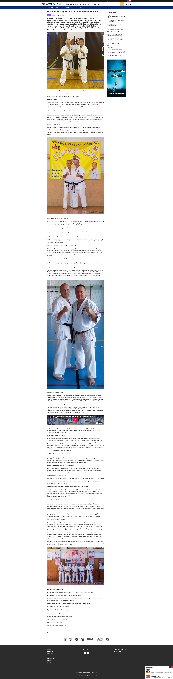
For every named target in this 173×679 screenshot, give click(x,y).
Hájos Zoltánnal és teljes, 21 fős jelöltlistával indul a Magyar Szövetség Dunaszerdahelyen (116, 16)
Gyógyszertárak (77, 7)
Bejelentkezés (111, 1)
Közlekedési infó (51, 656)
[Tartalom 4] (75, 566)
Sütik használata (93, 672)
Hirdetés (49, 660)
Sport (49, 15)
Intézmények (50, 653)
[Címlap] (51, 4)
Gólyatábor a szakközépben (114, 31)
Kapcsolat (49, 662)
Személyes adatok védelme (82, 672)
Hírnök (43, 1)
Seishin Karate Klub (55, 630)
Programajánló (50, 7)
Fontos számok (50, 658)
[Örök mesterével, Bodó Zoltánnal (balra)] (75, 175)
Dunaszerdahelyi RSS (130, 4)
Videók (57, 7)
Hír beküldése (69, 7)
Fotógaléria (62, 7)
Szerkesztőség (50, 651)
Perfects (49, 649)
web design (90, 675)
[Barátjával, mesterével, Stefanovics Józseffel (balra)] (75, 334)
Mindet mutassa (117, 651)
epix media (95, 675)
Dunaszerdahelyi (126, 4)
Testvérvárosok (51, 655)
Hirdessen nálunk (50, 1)
